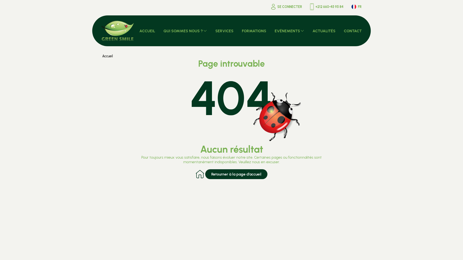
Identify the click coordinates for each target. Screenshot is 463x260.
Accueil (107, 56)
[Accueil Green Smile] (118, 31)
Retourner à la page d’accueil (236, 174)
